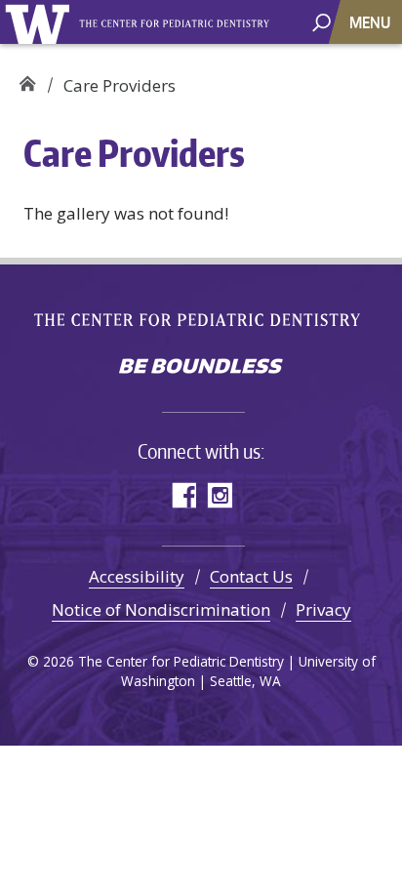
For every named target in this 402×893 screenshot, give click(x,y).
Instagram (219, 495)
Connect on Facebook (183, 495)
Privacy (323, 609)
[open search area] (321, 21)
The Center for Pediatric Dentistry (177, 24)
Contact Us (251, 576)
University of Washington (40, 22)
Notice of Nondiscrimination (161, 609)
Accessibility (136, 576)
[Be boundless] (201, 368)
